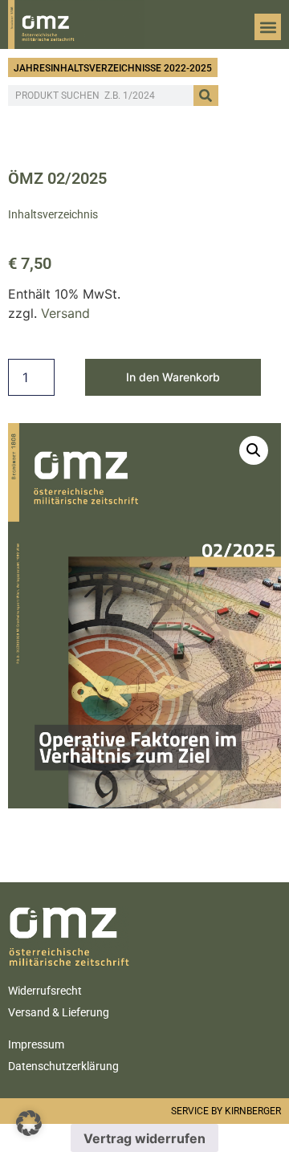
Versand (65, 313)
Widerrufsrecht (45, 990)
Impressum (36, 1044)
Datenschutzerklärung (63, 1066)
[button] (267, 27)
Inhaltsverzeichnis (53, 214)
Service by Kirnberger (226, 1111)
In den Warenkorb (173, 377)
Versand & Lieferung (58, 1012)
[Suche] (205, 95)
